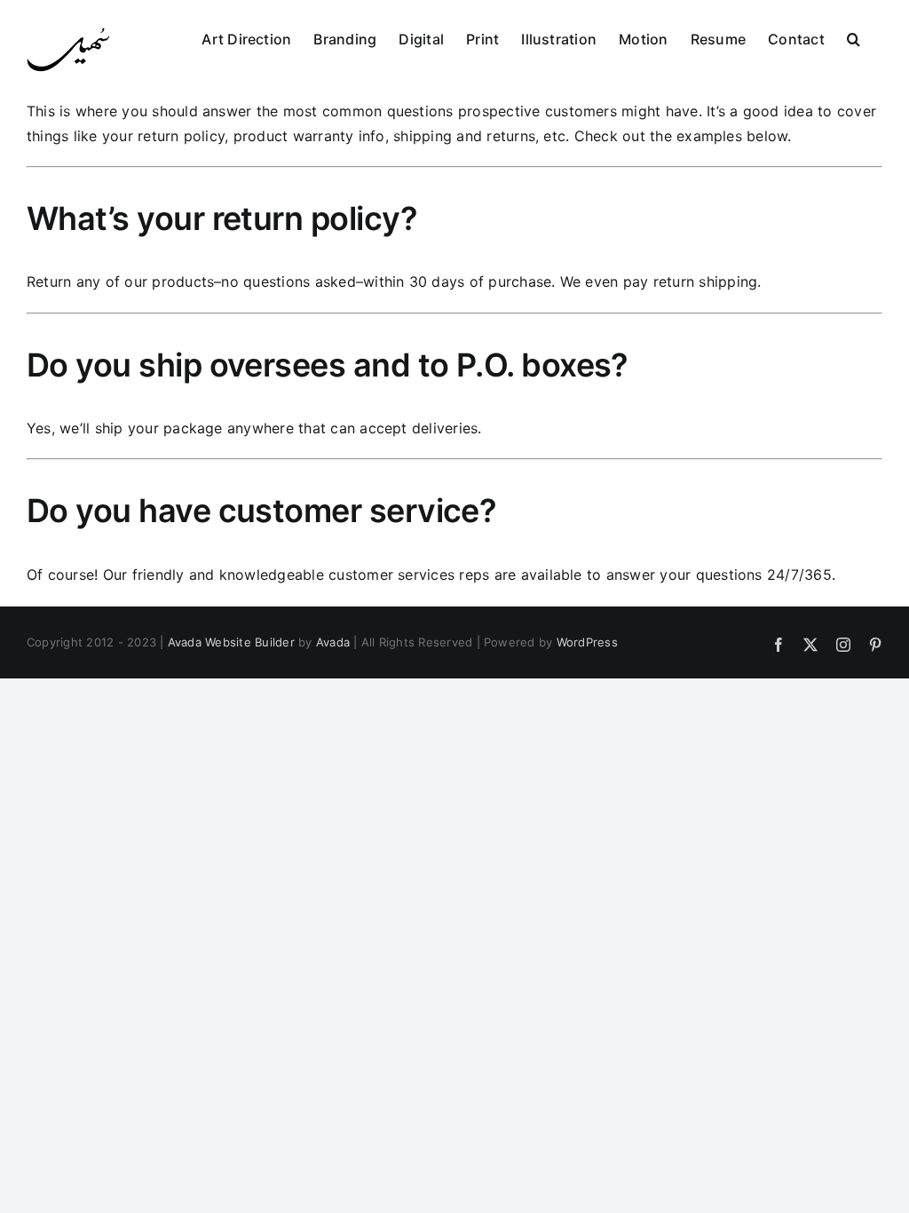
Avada (333, 642)
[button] (853, 37)
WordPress (587, 642)
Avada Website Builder (231, 642)
